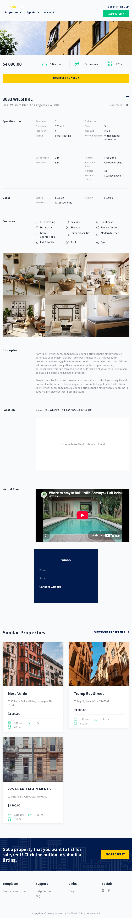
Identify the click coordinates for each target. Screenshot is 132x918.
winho (66, 560)
